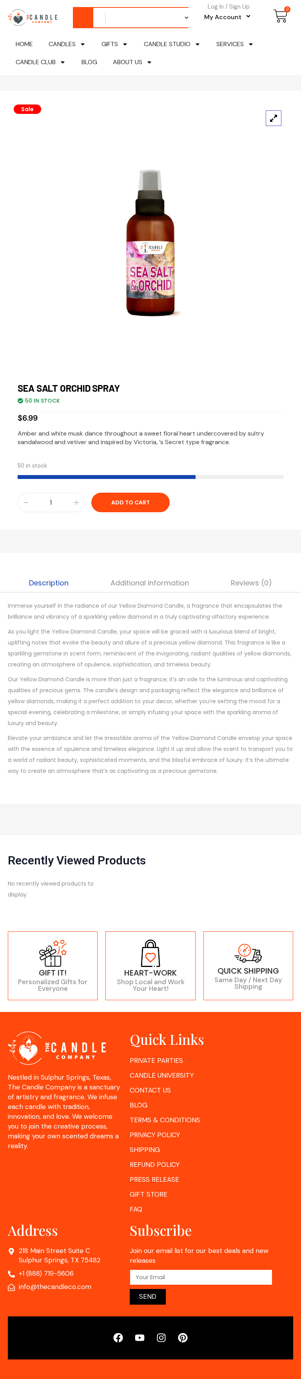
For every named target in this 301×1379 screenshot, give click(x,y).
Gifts (110, 44)
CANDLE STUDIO (167, 44)
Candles (62, 44)
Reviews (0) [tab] (251, 583)
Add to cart (130, 502)
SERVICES (230, 44)
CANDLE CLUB (36, 62)
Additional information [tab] (150, 583)
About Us (127, 62)
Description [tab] (49, 583)
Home (24, 44)
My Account (222, 16)
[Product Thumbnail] (273, 118)
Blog (89, 62)
